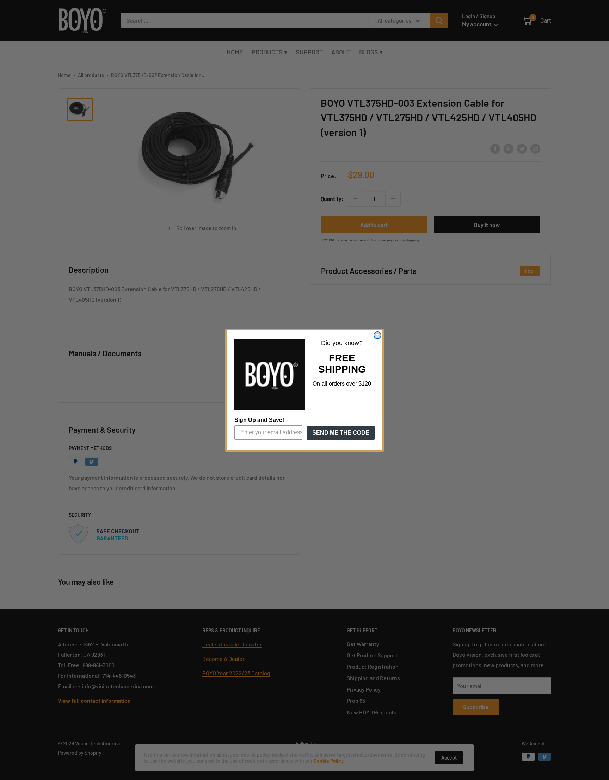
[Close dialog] (377, 335)
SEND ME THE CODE (340, 433)
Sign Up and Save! (259, 420)
